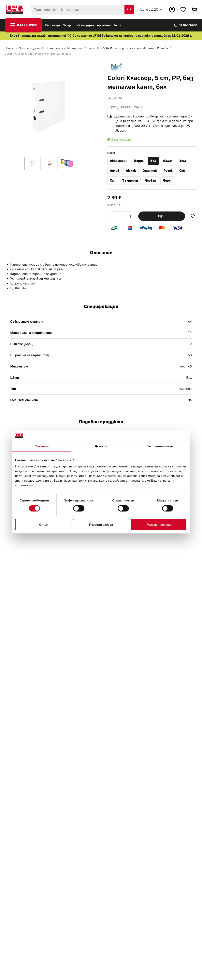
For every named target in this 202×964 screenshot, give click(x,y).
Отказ (43, 524)
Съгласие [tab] (42, 446)
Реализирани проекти (94, 25)
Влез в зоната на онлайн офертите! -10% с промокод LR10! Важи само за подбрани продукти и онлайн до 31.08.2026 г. (101, 36)
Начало (9, 48)
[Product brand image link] (116, 67)
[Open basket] (194, 9)
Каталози (52, 25)
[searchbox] (82, 10)
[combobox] (151, 9)
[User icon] (172, 9)
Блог (117, 25)
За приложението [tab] (160, 446)
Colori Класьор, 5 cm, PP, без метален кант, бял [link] (38, 53)
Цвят (111, 153)
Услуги (68, 25)
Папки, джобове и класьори (106, 48)
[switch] (78, 508)
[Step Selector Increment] (130, 216)
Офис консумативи (32, 48)
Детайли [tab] (101, 446)
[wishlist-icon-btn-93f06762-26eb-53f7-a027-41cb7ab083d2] (192, 216)
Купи (161, 216)
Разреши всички (159, 524)
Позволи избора (101, 524)
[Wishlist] (183, 9)
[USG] (14, 9)
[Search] (129, 9)
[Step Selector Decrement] (111, 216)
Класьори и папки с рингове (149, 48)
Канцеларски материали (66, 48)
